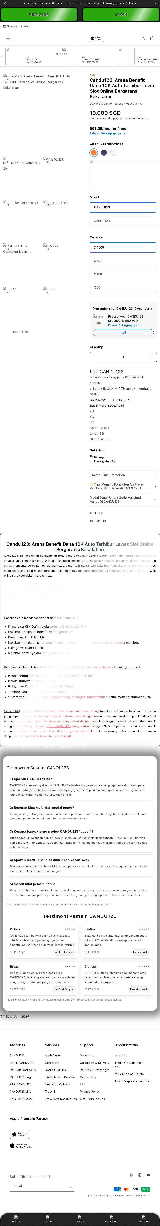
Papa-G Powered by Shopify (133, 1196)
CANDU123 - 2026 (14, 1016)
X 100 (98, 274)
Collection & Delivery (94, 1062)
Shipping (113, 118)
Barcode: (120, 103)
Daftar (80, 1221)
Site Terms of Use (92, 1098)
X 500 (98, 261)
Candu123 (11, 555)
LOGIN (121, 14)
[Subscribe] (70, 1187)
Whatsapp (111, 1221)
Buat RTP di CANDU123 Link (106, 405)
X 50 (97, 287)
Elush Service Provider (60, 1077)
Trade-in (51, 1091)
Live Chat (143, 1221)
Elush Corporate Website (132, 1081)
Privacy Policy (90, 1091)
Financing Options (57, 1084)
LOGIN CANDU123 (22, 1062)
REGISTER (39, 14)
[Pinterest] (105, 522)
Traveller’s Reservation (61, 1098)
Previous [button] (5, 3)
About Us (121, 1055)
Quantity (96, 347)
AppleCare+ (53, 1055)
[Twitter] (99, 522)
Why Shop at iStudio (129, 1074)
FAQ (83, 1084)
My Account (88, 1055)
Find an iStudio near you (129, 1064)
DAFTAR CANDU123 (23, 1070)
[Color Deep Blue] (104, 153)
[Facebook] (92, 522)
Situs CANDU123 (16, 711)
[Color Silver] (113, 153)
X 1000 (99, 247)
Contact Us (88, 1077)
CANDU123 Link (20, 1091)
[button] (123, 475)
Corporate (52, 1062)
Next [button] (155, 3)
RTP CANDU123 (58, 726)
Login (48, 1221)
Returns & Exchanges (94, 1070)
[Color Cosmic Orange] (94, 153)
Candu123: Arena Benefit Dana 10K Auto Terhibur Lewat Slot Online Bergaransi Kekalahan (80, 3)
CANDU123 (102, 207)
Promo (16, 1221)
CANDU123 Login (21, 1077)
